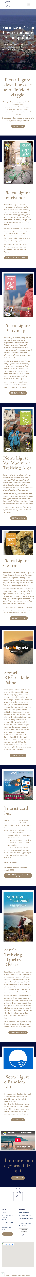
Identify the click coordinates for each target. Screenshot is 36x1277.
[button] (28, 4)
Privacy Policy (24, 1229)
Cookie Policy (24, 1231)
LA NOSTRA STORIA (7, 1215)
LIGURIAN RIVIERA (6, 1227)
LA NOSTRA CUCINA (7, 1222)
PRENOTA (4, 1229)
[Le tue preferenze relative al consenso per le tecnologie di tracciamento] (3, 1274)
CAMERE (4, 1213)
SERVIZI (4, 1220)
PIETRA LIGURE (6, 1225)
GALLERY (4, 1217)
